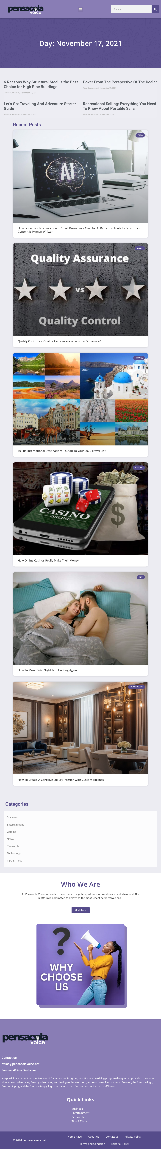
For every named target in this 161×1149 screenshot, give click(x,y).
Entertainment (15, 824)
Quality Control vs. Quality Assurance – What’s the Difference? (59, 341)
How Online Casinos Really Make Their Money (48, 560)
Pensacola (13, 846)
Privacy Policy (133, 1136)
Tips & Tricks (14, 860)
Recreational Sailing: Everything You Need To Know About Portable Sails (119, 106)
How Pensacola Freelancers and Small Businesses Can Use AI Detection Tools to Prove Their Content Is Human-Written (79, 229)
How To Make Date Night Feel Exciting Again (47, 670)
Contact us (111, 1136)
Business (12, 817)
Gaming (11, 831)
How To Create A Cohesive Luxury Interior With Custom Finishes (61, 780)
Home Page (74, 1136)
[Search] (155, 9)
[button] (80, 9)
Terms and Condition (92, 1144)
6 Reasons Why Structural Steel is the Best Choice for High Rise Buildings (41, 84)
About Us (93, 1136)
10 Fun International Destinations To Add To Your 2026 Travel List (62, 451)
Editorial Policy (120, 1144)
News (10, 839)
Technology (14, 853)
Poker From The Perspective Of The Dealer (120, 82)
